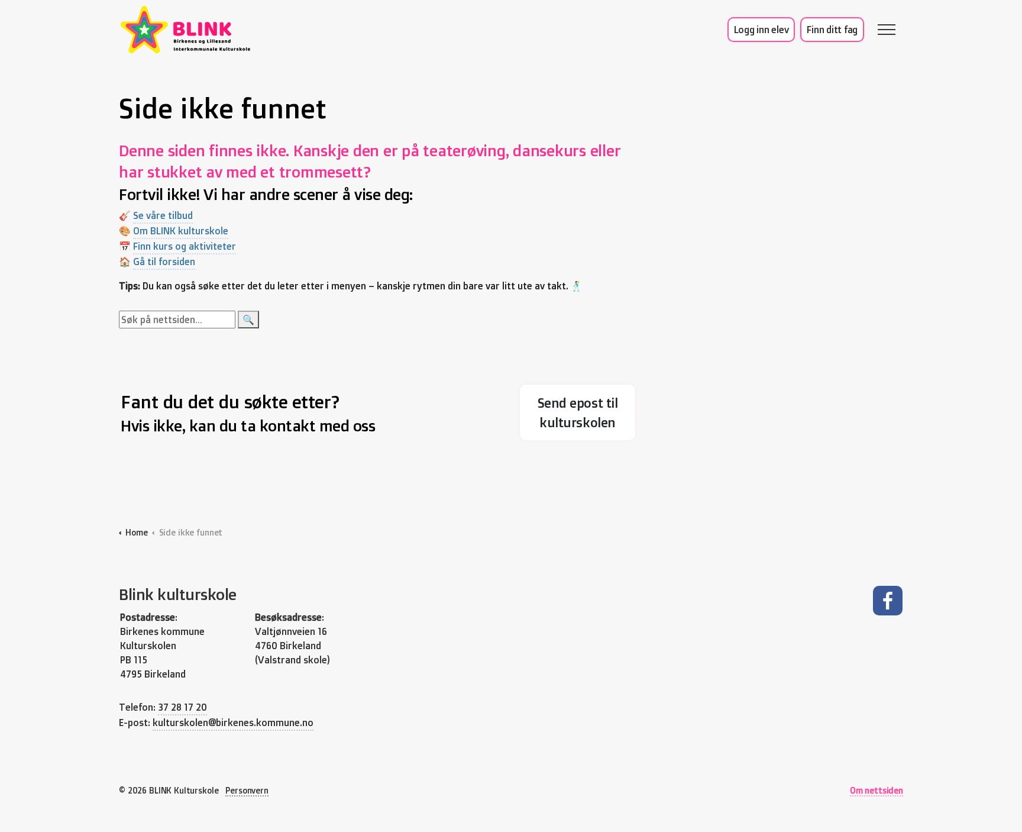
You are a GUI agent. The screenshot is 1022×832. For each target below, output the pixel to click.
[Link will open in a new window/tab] (887, 600)
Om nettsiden (876, 790)
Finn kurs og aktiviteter (184, 246)
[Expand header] (886, 29)
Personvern (247, 790)
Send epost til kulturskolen (578, 412)
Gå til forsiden (164, 261)
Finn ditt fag (832, 30)
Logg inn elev (761, 30)
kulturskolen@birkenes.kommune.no (233, 722)
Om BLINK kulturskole (180, 231)
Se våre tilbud (163, 215)
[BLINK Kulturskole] (185, 29)
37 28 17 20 (182, 707)
